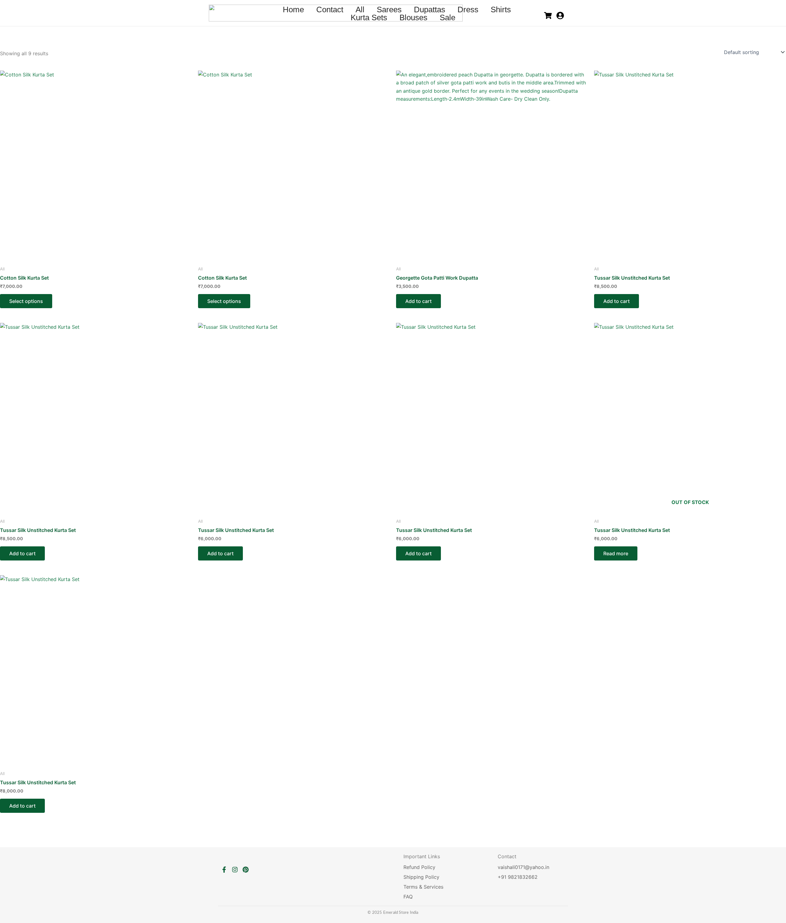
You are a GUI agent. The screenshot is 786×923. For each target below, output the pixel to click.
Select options (26, 301)
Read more (615, 553)
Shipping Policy (421, 877)
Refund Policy (419, 867)
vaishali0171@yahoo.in (523, 867)
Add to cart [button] (418, 301)
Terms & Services (423, 887)
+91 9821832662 (518, 877)
